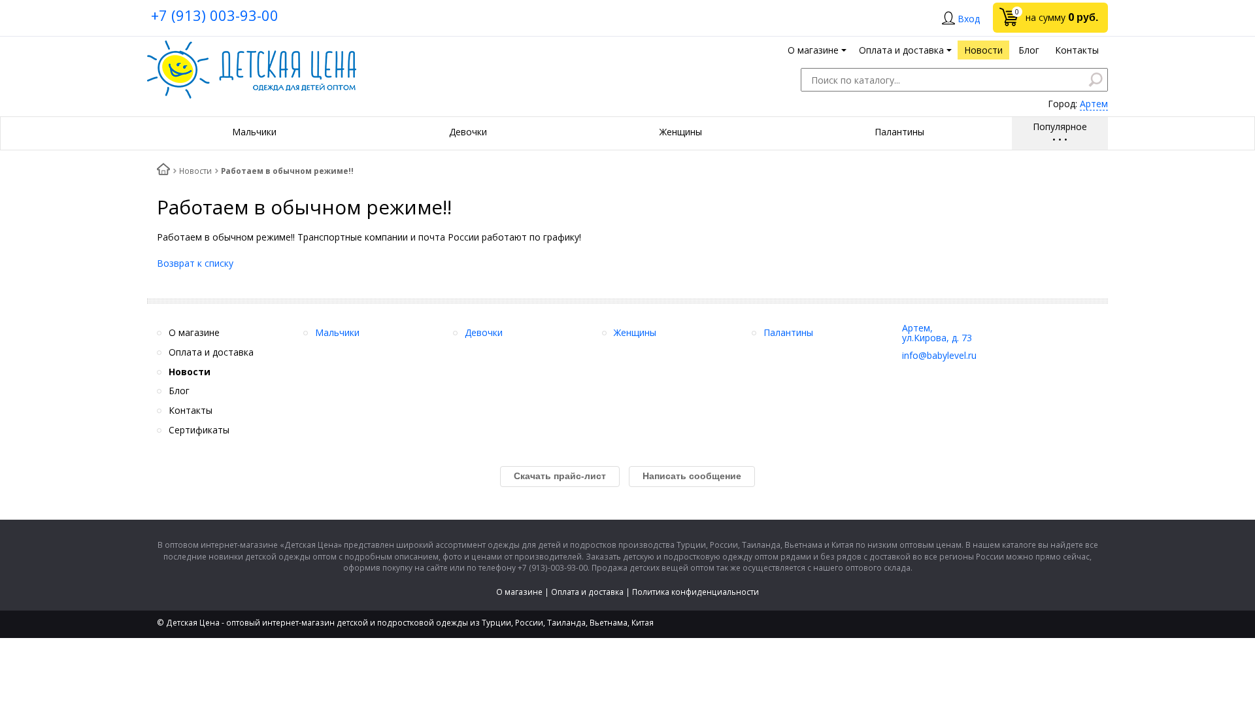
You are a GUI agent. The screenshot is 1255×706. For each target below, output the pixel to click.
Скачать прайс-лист (560, 476)
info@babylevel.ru (939, 355)
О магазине (519, 591)
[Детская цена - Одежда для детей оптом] (251, 47)
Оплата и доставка (587, 591)
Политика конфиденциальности (695, 591)
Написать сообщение (692, 476)
